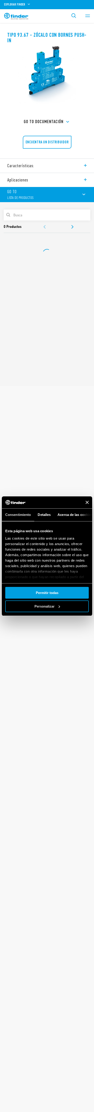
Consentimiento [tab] (18, 515)
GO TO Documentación (43, 121)
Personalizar (44, 606)
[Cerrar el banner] (87, 502)
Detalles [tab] (44, 515)
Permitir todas (47, 593)
